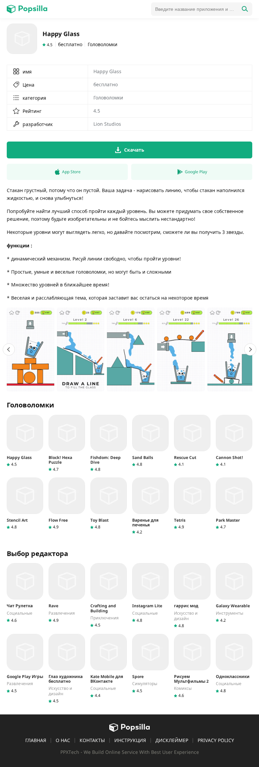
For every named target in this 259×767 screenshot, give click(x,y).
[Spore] (150, 664)
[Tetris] (192, 504)
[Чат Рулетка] (25, 593)
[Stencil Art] (25, 504)
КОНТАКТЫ (92, 740)
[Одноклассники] (234, 664)
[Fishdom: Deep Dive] (108, 443)
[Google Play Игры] (25, 664)
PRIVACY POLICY (216, 740)
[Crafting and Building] (108, 595)
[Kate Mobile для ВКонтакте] (108, 666)
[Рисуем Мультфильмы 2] (192, 666)
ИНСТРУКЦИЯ (130, 740)
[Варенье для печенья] (150, 506)
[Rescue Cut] (192, 441)
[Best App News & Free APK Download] (27, 9)
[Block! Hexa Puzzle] (67, 443)
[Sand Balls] (150, 441)
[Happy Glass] (25, 441)
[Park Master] (234, 504)
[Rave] (67, 593)
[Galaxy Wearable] (234, 593)
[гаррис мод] (192, 595)
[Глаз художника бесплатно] (67, 669)
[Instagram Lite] (150, 593)
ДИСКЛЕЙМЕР (171, 740)
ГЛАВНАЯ (35, 740)
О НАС (63, 740)
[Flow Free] (67, 504)
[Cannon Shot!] (234, 441)
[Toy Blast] (108, 504)
